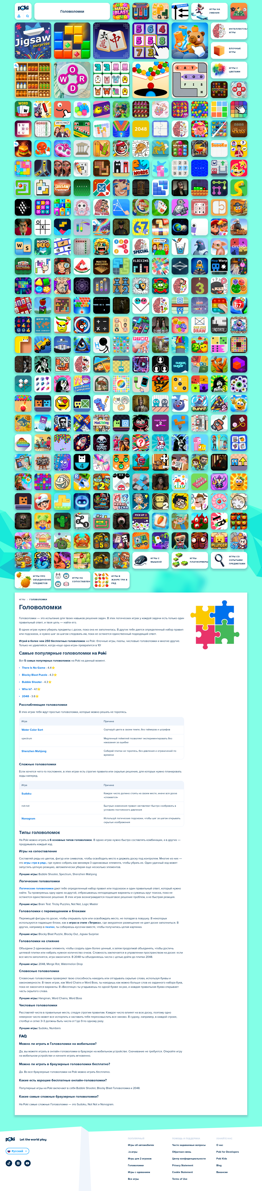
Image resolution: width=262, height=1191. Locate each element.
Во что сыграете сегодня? (27, 16)
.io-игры (132, 1152)
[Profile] (19, 16)
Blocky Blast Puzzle (34, 674)
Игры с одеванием (139, 1172)
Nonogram (28, 818)
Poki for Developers (227, 1152)
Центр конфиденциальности (189, 1158)
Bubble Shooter (32, 682)
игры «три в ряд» (35, 862)
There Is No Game (33, 667)
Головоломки (38, 600)
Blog (219, 1165)
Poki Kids (221, 1158)
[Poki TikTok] (9, 1163)
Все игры (133, 1179)
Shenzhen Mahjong (34, 751)
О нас (219, 1145)
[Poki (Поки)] (23, 8)
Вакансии (222, 1172)
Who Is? (27, 689)
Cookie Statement (182, 1172)
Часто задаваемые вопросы (189, 1145)
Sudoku (26, 793)
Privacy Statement (182, 1165)
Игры (22, 600)
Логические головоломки (36, 888)
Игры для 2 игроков (139, 1158)
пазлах (50, 927)
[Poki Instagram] (18, 1163)
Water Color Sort (32, 729)
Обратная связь (181, 1152)
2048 (25, 696)
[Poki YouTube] (27, 1163)
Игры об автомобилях (141, 1145)
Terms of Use (179, 1179)
